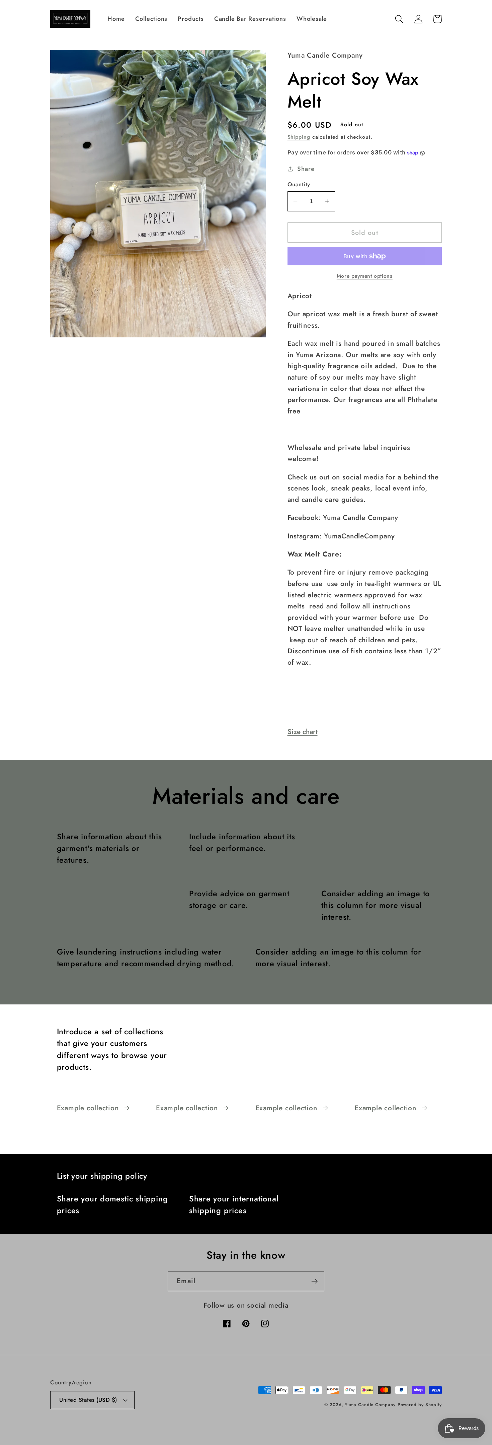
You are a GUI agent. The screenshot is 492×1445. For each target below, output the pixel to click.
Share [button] (305, 169)
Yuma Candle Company (370, 1404)
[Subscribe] (314, 1281)
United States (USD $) (88, 1400)
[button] (399, 18)
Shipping (299, 137)
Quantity (299, 184)
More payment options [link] (365, 276)
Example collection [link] (88, 1108)
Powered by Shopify (420, 1404)
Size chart (303, 732)
